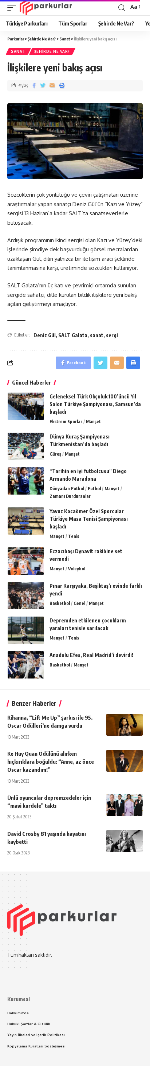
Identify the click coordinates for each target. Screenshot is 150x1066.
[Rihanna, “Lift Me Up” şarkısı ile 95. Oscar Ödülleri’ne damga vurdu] (124, 725)
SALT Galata (72, 335)
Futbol (94, 488)
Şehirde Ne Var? (52, 51)
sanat (96, 335)
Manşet (93, 421)
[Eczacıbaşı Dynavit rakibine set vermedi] (26, 561)
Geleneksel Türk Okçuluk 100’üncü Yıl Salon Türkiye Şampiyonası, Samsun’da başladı (95, 404)
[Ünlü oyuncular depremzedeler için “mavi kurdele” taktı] (124, 805)
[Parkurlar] (46, 7)
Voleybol (76, 568)
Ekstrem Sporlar (66, 421)
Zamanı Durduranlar (70, 496)
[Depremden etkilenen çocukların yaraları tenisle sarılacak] (26, 630)
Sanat (18, 51)
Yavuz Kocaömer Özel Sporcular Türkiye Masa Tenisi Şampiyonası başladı (89, 519)
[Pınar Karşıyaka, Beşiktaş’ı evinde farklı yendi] (26, 595)
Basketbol (60, 603)
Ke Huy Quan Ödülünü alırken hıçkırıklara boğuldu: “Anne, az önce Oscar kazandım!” (50, 761)
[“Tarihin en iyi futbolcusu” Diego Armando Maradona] (26, 481)
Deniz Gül (44, 335)
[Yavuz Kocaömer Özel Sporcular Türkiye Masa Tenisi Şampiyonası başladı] (26, 521)
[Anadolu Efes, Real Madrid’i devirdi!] (26, 664)
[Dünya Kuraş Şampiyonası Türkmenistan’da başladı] (26, 446)
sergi (112, 335)
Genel (79, 603)
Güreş (55, 454)
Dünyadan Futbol (67, 488)
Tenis (73, 536)
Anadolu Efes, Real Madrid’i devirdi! (91, 655)
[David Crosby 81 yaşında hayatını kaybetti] (124, 841)
